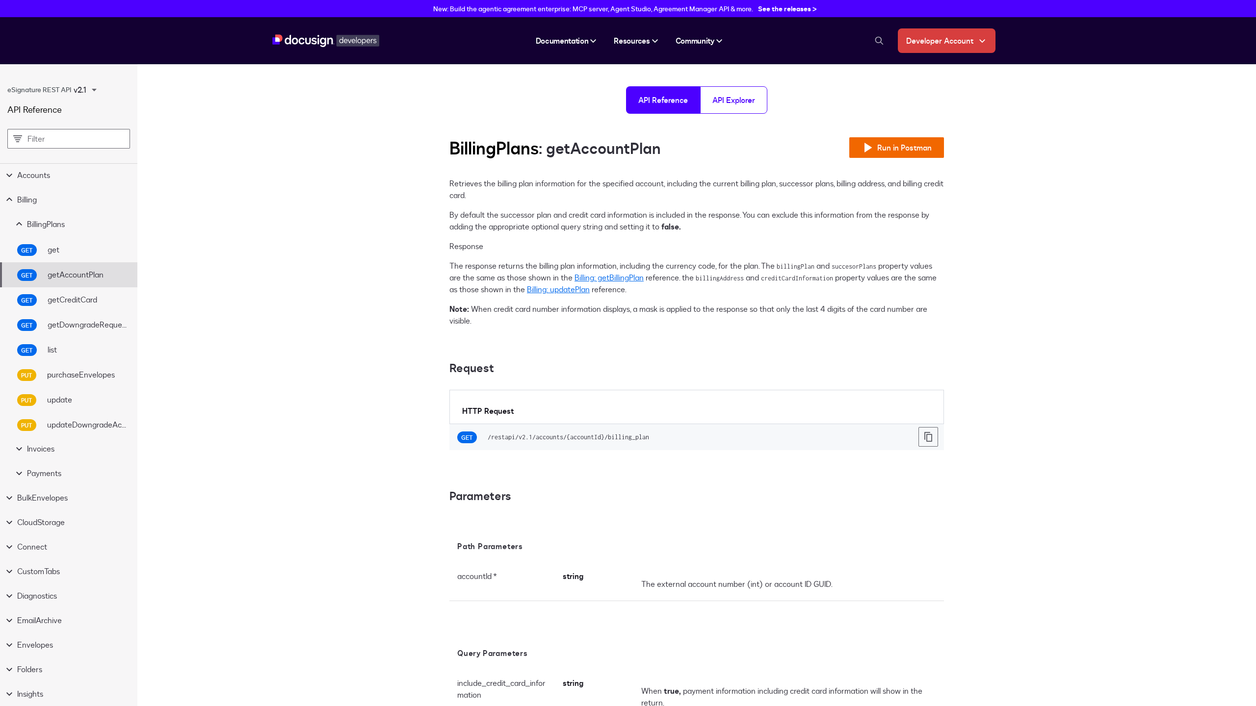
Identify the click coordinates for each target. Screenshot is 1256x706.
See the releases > (787, 8)
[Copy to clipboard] (928, 437)
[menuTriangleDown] (94, 90)
